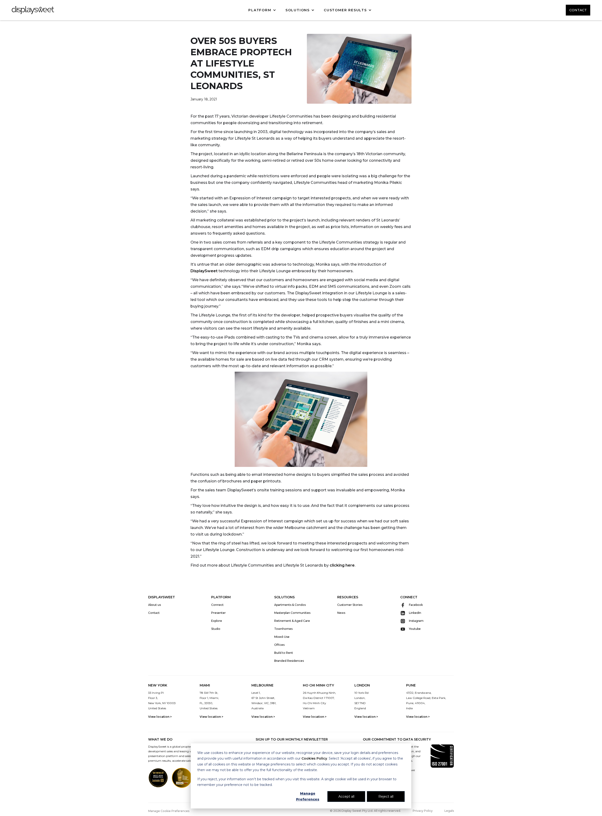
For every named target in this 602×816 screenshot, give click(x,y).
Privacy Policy (423, 810)
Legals (449, 810)
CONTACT (578, 10)
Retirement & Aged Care (292, 621)
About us (154, 605)
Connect (217, 605)
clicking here (342, 565)
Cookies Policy (314, 758)
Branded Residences (289, 660)
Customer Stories (349, 605)
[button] (262, 10)
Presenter (218, 613)
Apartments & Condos (290, 605)
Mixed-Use (281, 637)
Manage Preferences (307, 796)
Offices (279, 644)
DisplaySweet (204, 271)
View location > (160, 716)
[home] (33, 10)
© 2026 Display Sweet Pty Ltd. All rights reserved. (365, 810)
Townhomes (283, 629)
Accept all (346, 796)
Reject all (385, 796)
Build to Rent (283, 652)
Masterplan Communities (292, 613)
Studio (215, 629)
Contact (154, 613)
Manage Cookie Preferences (168, 811)
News (341, 613)
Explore (216, 621)
